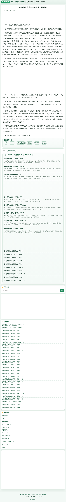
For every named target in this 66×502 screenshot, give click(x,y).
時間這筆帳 (5, 430)
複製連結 (29, 143)
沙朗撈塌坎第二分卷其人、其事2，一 (12, 339)
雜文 (22, 1)
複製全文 (44, 143)
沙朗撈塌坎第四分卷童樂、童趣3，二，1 (13, 407)
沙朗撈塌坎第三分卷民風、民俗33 (13, 264)
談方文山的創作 (6, 424)
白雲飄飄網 (33, 499)
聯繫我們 (33, 494)
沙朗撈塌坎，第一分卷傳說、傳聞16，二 (13, 325)
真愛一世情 (5, 433)
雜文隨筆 (17, 1)
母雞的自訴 (5, 415)
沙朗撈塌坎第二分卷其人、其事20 (11, 367)
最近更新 (44, 494)
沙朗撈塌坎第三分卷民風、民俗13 (13, 270)
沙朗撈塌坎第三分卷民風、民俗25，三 (12, 399)
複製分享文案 (21, 143)
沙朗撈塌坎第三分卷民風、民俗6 (11, 362)
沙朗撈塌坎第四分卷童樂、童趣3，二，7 (13, 330)
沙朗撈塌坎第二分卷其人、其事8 (11, 347)
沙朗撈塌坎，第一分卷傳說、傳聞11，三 (13, 342)
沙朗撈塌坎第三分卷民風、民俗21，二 (12, 353)
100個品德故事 (11, 150)
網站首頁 (22, 494)
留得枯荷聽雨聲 (6, 435)
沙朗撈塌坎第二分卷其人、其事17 (11, 384)
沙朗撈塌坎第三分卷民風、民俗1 (11, 390)
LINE (6, 143)
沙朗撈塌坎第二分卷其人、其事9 (11, 373)
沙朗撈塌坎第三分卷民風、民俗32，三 (14, 280)
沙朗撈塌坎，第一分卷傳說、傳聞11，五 (13, 401)
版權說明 (27, 494)
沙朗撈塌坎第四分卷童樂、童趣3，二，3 (13, 387)
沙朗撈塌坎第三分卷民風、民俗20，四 (14, 274)
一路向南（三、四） (7, 438)
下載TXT (36, 143)
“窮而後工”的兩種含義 (8, 441)
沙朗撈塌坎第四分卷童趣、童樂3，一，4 (13, 359)
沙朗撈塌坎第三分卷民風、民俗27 (13, 251)
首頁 (12, 1)
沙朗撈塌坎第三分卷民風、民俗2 (13, 257)
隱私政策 (38, 494)
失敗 (3, 418)
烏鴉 (3, 447)
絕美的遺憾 (5, 444)
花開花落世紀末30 (7, 421)
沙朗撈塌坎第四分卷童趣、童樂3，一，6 (13, 393)
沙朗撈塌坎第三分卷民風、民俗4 (13, 254)
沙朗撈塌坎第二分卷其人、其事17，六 (12, 396)
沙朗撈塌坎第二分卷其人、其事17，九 (12, 364)
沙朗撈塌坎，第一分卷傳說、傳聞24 (12, 328)
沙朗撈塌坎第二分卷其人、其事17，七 (12, 350)
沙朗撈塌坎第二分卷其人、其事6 (11, 370)
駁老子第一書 (5, 427)
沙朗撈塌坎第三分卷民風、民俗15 (13, 277)
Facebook (12, 143)
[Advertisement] (33, 18)
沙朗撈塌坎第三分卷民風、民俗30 (13, 267)
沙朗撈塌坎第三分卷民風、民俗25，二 (12, 382)
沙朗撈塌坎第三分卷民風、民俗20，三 (14, 261)
